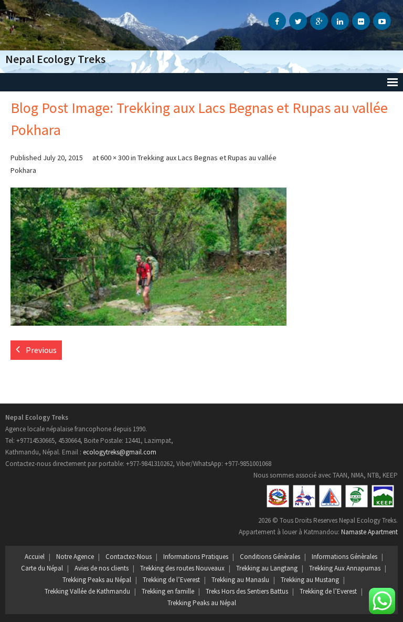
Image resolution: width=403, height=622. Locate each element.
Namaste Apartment (369, 531)
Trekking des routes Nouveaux (182, 568)
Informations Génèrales (344, 556)
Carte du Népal (42, 568)
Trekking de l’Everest (171, 579)
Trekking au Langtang (267, 568)
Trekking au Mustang (310, 579)
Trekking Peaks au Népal (96, 579)
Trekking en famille (168, 591)
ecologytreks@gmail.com (119, 452)
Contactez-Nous (128, 556)
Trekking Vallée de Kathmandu (87, 591)
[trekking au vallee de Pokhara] (148, 257)
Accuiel (35, 556)
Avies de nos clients (102, 568)
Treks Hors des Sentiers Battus (247, 591)
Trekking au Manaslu (240, 579)
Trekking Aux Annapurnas (344, 568)
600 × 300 (114, 157)
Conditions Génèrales (270, 556)
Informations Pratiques (195, 556)
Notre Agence (75, 556)
